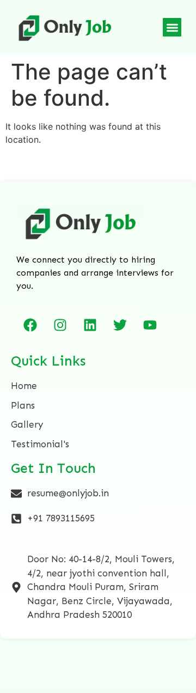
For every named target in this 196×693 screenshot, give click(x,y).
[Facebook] (30, 324)
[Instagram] (60, 324)
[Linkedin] (89, 324)
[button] (172, 27)
